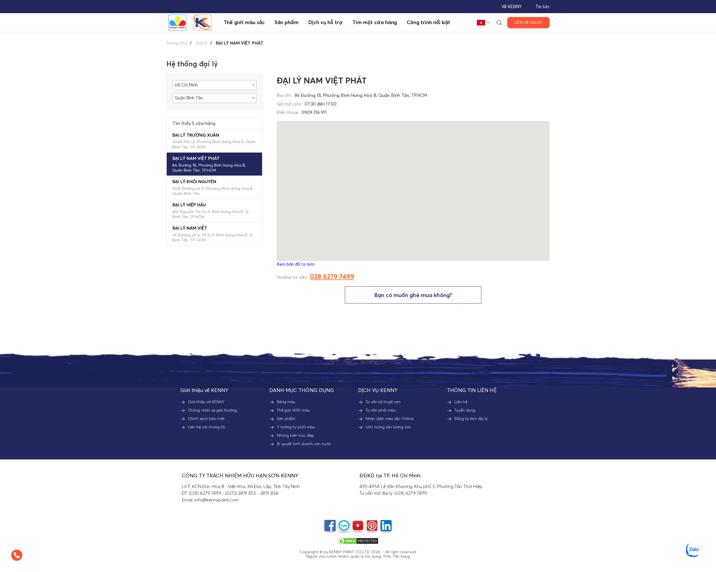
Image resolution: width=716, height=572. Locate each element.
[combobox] (214, 85)
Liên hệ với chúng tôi (206, 426)
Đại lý (201, 43)
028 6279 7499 (332, 276)
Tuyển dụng (464, 410)
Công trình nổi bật (428, 22)
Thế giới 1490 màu (293, 410)
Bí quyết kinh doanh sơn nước (304, 443)
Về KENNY (511, 6)
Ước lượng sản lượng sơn (388, 426)
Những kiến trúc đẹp (295, 435)
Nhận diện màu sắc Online (389, 418)
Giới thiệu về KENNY (206, 401)
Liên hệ (460, 401)
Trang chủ (176, 43)
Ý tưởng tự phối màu (296, 426)
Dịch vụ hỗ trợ (325, 22)
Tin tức (543, 6)
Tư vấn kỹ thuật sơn (383, 401)
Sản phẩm (286, 418)
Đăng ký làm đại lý (470, 418)
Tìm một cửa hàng (374, 22)
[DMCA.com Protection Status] (358, 540)
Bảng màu (286, 401)
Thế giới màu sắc (244, 22)
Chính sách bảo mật (206, 418)
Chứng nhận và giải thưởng (212, 410)
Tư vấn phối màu (381, 410)
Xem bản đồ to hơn (295, 264)
